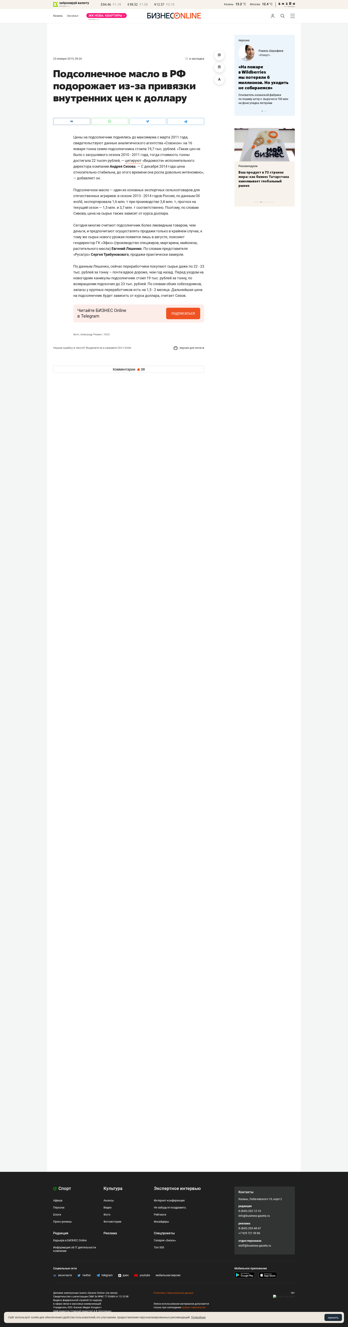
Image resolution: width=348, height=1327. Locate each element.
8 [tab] (269, 202)
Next (290, 111)
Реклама (110, 1233)
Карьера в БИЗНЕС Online (70, 1240)
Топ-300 (159, 1247)
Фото (107, 1214)
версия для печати (191, 347)
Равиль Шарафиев (271, 50)
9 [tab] (271, 202)
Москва (255, 4)
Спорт (64, 1188)
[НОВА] (106, 17)
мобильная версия (168, 1275)
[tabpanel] (264, 75)
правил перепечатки (193, 1307)
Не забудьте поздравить (170, 1207)
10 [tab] (273, 202)
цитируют (133, 160)
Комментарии (129, 369)
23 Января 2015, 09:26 (67, 58)
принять (333, 1317)
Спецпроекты (164, 1233)
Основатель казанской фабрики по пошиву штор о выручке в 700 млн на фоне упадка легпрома (263, 99)
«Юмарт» (264, 55)
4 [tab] (261, 202)
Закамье (72, 15)
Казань (229, 4)
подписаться (183, 313)
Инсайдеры (161, 1221)
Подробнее (198, 1317)
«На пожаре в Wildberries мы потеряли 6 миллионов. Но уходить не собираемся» (263, 77)
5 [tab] (263, 202)
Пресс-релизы (62, 1221)
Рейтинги (160, 1214)
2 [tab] (264, 111)
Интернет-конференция (169, 1200)
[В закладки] (219, 67)
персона (244, 40)
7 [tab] (267, 202)
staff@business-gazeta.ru (254, 1245)
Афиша (57, 1200)
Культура (113, 1188)
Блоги (57, 1214)
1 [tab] (262, 111)
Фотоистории (112, 1221)
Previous (240, 111)
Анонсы (109, 1200)
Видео (108, 1207)
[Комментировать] (219, 55)
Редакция (60, 1233)
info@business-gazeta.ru (254, 1215)
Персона (58, 1207)
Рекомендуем (248, 166)
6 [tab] (265, 202)
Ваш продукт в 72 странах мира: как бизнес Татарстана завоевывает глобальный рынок (263, 179)
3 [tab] (266, 111)
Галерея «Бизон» (165, 1240)
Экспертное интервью (177, 1188)
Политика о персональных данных (173, 1293)
